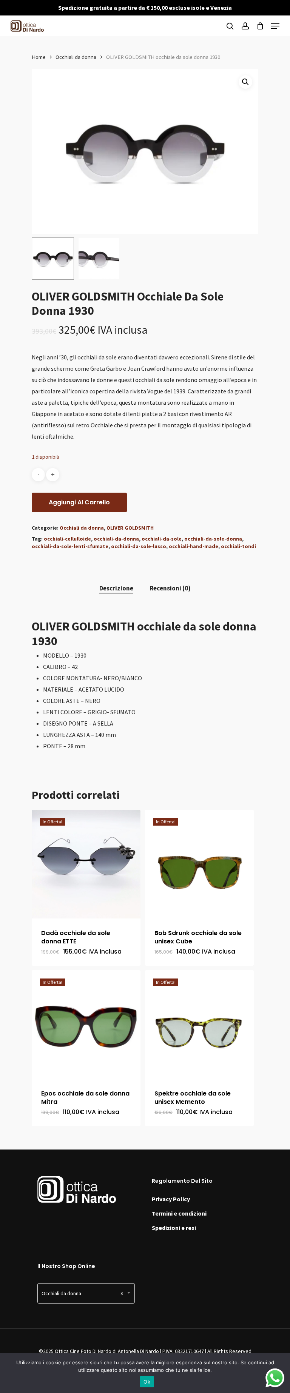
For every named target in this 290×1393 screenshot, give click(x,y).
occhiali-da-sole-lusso (138, 546)
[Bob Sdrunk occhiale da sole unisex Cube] (199, 864)
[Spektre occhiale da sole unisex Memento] (199, 1024)
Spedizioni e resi (174, 1227)
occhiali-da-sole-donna (213, 538)
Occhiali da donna (76, 57)
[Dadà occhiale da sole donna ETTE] (86, 864)
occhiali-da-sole (162, 538)
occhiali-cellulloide (67, 538)
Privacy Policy (171, 1199)
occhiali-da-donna (116, 538)
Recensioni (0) (170, 588)
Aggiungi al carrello (79, 502)
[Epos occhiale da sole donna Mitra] (86, 1024)
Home (39, 57)
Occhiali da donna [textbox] (82, 1293)
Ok (146, 1382)
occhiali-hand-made (193, 546)
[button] (245, 82)
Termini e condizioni (179, 1213)
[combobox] (86, 1293)
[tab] (116, 588)
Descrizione (116, 588)
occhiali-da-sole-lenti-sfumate (70, 546)
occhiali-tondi (238, 546)
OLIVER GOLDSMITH (130, 527)
